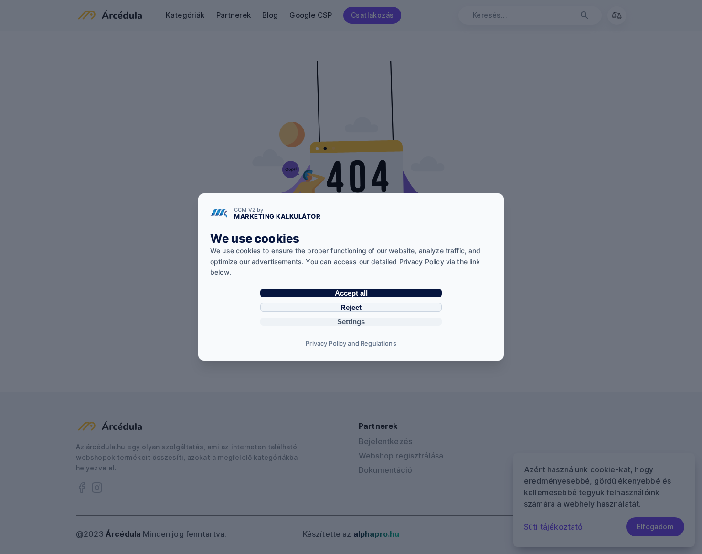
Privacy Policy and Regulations (351, 343)
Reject (351, 307)
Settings (351, 322)
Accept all (351, 293)
